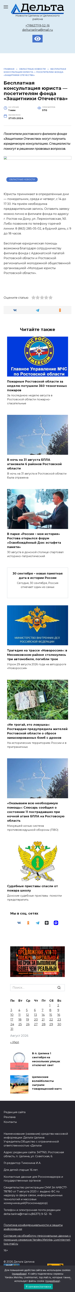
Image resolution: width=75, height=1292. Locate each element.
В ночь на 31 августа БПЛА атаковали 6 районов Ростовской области (34, 464)
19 (27, 1019)
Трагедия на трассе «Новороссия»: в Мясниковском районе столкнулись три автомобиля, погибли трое (37, 655)
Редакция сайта (14, 1112)
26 (27, 1024)
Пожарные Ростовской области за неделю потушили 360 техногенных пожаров (37, 386)
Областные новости (22, 179)
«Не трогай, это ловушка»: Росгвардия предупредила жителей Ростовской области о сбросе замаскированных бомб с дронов (37, 731)
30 (59, 1024)
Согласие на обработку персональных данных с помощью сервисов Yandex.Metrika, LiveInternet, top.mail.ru (37, 1239)
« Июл (14, 1042)
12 (27, 1015)
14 (43, 1015)
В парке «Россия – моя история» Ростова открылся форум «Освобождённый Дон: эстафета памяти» (34, 540)
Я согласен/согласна (38, 1286)
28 (44, 1024)
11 (19, 1015)
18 (19, 1019)
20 (36, 1019)
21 (43, 1019)
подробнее (19, 1273)
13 (35, 1015)
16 (58, 1015)
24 (12, 1024)
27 (36, 1024)
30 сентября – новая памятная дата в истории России (38, 576)
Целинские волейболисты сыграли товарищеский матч (47, 1083)
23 (59, 1019)
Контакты (10, 1122)
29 (51, 1024)
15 (50, 1015)
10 (11, 1015)
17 (11, 1019)
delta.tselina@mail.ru (37, 30)
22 (51, 1019)
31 (11, 1029)
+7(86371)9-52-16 (37, 25)
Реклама (9, 1117)
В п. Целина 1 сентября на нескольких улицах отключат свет (46, 1059)
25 (20, 1024)
